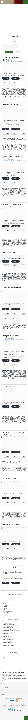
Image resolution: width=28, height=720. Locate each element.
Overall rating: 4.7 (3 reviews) (10, 354)
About (2, 683)
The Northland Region (7, 635)
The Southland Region (7, 638)
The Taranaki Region (7, 639)
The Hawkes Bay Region (8, 629)
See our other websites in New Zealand (16, 707)
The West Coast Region (8, 645)
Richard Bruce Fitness (10, 104)
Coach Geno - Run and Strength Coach (14, 433)
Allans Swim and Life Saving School (12, 572)
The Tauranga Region (7, 611)
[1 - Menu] (2, 2)
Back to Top (20, 718)
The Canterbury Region (8, 626)
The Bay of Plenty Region (8, 624)
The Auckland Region (7, 623)
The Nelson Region (7, 633)
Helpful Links (4, 687)
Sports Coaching (14, 36)
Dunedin (4, 606)
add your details (21, 678)
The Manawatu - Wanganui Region (10, 630)
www (23, 82)
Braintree (20, 698)
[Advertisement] (14, 19)
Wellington (5, 612)
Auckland (4, 603)
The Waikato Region (7, 642)
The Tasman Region (7, 641)
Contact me (6, 82)
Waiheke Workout (9, 252)
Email (15, 82)
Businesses (4, 690)
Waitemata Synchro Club (11, 524)
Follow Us (3, 694)
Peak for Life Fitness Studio (12, 204)
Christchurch (5, 605)
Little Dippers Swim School (12, 287)
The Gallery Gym (8, 387)
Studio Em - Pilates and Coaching (11, 58)
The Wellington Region (8, 644)
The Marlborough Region (8, 632)
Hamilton (4, 608)
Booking (16, 78)
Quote (6, 78)
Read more (19, 149)
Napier (4, 609)
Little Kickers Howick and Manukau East (11, 157)
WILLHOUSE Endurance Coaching (11, 336)
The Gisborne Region (7, 627)
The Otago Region (6, 636)
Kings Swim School (9, 478)
